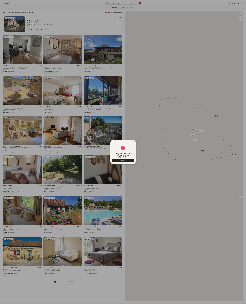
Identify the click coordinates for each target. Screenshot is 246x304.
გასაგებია (123, 160)
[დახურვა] (133, 141)
